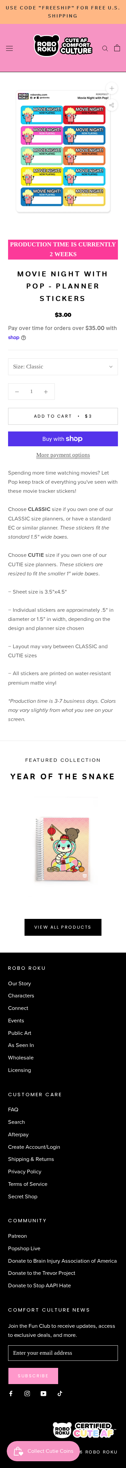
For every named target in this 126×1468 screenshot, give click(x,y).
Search (16, 1122)
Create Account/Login (34, 1146)
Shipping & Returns (31, 1159)
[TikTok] (60, 1392)
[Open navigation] (9, 48)
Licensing (19, 1070)
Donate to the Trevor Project (41, 1273)
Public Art (19, 1033)
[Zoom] (112, 88)
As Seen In (21, 1045)
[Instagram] (27, 1392)
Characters (21, 995)
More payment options (63, 455)
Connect (18, 1008)
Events (16, 1020)
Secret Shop (22, 1196)
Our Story (19, 983)
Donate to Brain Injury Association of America (62, 1260)
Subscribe (33, 1376)
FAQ (13, 1109)
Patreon (17, 1235)
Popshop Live (24, 1248)
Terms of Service (27, 1184)
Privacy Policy (24, 1171)
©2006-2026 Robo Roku (83, 1452)
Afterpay (18, 1134)
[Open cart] (117, 47)
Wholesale (21, 1057)
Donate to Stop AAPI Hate (39, 1285)
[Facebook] (11, 1392)
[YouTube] (43, 1392)
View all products (63, 927)
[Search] (105, 48)
